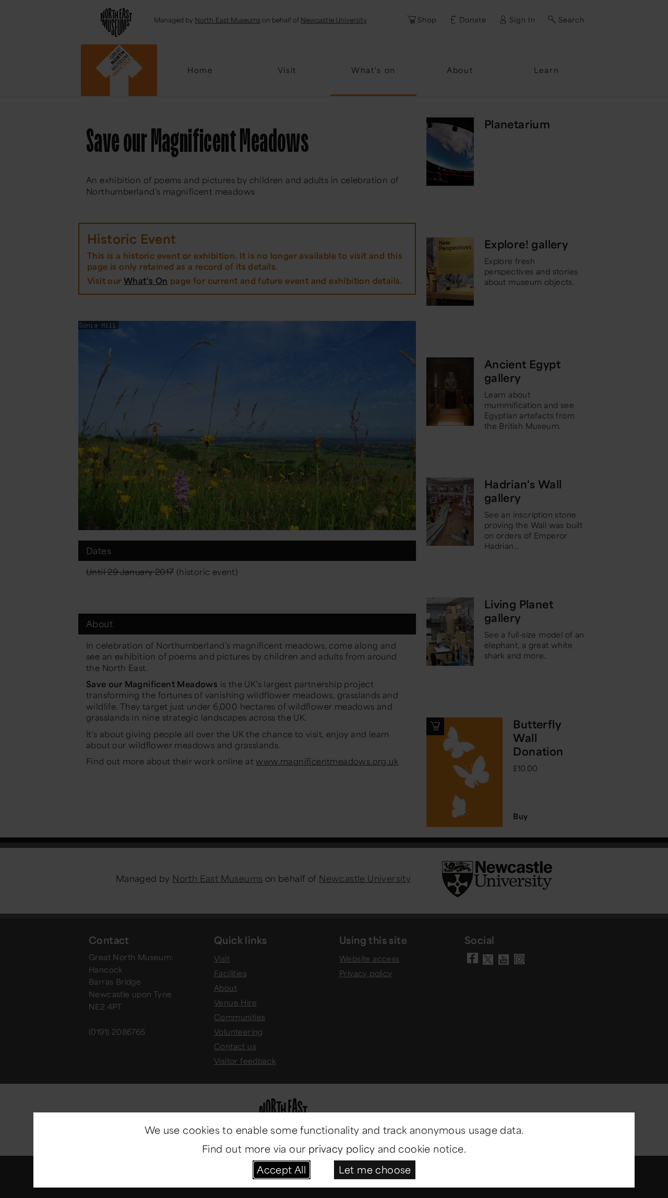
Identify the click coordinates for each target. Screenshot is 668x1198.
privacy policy (341, 1148)
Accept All (281, 1169)
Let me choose (375, 1169)
